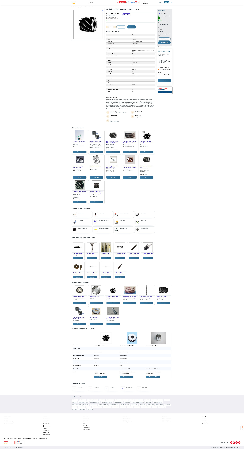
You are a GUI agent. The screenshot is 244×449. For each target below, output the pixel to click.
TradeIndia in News (46, 423)
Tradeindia (73, 6)
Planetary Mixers (159, 404)
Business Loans (86, 425)
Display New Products (126, 418)
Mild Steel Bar (93, 404)
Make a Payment (46, 432)
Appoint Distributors (86, 429)
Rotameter (167, 399)
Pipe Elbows (90, 409)
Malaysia (19, 438)
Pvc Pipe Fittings (162, 406)
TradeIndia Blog (46, 421)
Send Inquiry (131, 26)
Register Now (165, 92)
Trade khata (85, 423)
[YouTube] (239, 442)
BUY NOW (121, 26)
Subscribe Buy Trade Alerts (127, 421)
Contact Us (45, 428)
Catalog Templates (86, 427)
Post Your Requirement (166, 418)
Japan (5, 438)
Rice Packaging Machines (107, 402)
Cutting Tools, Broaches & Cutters (82, 6)
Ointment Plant (151, 404)
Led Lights (74, 406)
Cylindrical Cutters (92, 6)
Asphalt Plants (134, 404)
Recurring (168, 69)
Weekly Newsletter (46, 434)
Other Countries (44, 438)
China (8, 438)
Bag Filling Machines (125, 404)
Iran (39, 438)
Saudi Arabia (32, 438)
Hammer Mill (127, 402)
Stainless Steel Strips (114, 404)
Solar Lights (122, 406)
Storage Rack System (76, 404)
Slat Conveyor (142, 404)
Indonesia (24, 438)
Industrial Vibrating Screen (157, 399)
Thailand (15, 438)
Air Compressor (107, 406)
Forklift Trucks (82, 399)
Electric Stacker (139, 399)
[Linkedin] (234, 442)
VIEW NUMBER (164, 38)
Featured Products (205, 423)
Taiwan (11, 438)
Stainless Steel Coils (146, 406)
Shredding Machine (118, 402)
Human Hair (74, 399)
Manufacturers (204, 418)
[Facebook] (231, 442)
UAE (28, 438)
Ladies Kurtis (167, 404)
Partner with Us (46, 430)
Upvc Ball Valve (82, 409)
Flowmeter (74, 402)
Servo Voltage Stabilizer (92, 399)
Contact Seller (164, 42)
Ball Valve (88, 406)
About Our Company (46, 418)
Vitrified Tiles (137, 406)
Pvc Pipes (154, 406)
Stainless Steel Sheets (103, 404)
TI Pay (84, 421)
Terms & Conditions (19, 447)
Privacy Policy (12, 447)
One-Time (161, 69)
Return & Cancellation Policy (8, 421)
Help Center (6, 418)
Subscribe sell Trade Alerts (167, 421)
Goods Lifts (130, 406)
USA (36, 438)
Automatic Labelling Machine (138, 402)
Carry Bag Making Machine (121, 399)
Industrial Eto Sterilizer (94, 402)
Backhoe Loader (110, 399)
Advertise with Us (86, 418)
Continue (165, 80)
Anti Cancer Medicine (97, 406)
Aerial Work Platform (158, 402)
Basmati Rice (102, 399)
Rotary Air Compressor (83, 402)
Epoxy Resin (85, 404)
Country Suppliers (205, 421)
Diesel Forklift (148, 402)
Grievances (6, 447)
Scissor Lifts (147, 399)
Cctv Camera (81, 406)
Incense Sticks (115, 406)
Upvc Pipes (74, 409)
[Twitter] (236, 442)
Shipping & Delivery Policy (8, 423)
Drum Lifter (131, 399)
